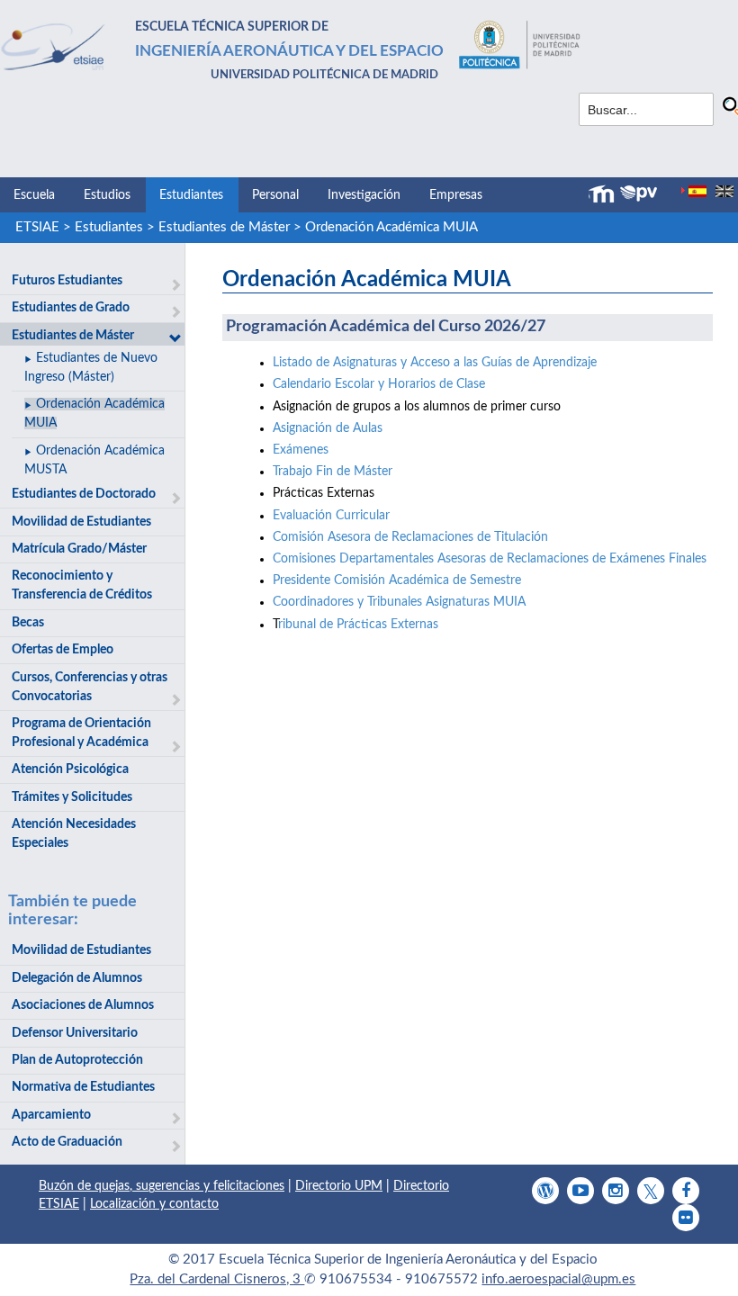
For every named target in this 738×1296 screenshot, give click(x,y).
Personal (275, 195)
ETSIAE (37, 227)
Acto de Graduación (67, 1142)
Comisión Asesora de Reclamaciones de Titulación (410, 537)
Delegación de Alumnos (77, 978)
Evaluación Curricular (331, 515)
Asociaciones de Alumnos (83, 1005)
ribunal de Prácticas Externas (358, 624)
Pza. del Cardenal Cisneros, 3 (217, 1279)
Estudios (107, 195)
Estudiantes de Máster (224, 227)
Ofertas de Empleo (62, 650)
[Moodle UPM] (604, 194)
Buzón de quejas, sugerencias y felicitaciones (161, 1186)
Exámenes (300, 450)
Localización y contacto (154, 1204)
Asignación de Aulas (329, 428)
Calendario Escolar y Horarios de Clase (379, 384)
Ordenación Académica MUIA (391, 227)
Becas (28, 622)
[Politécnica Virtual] (638, 193)
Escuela (34, 195)
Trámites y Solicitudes (72, 797)
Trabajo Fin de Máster (332, 471)
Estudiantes (191, 195)
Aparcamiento (51, 1115)
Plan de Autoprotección (77, 1060)
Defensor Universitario (75, 1033)
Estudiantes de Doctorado (84, 494)
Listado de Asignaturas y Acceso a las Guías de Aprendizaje (435, 362)
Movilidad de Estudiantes (81, 522)
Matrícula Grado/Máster (79, 549)
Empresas (455, 195)
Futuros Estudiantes (67, 280)
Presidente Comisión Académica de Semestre (397, 580)
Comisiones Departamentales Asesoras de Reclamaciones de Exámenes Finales (489, 559)
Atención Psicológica (70, 769)
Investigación (364, 195)
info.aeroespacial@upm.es (558, 1279)
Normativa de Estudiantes (83, 1087)
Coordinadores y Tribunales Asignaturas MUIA (399, 602)
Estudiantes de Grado (71, 308)
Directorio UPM (338, 1186)
